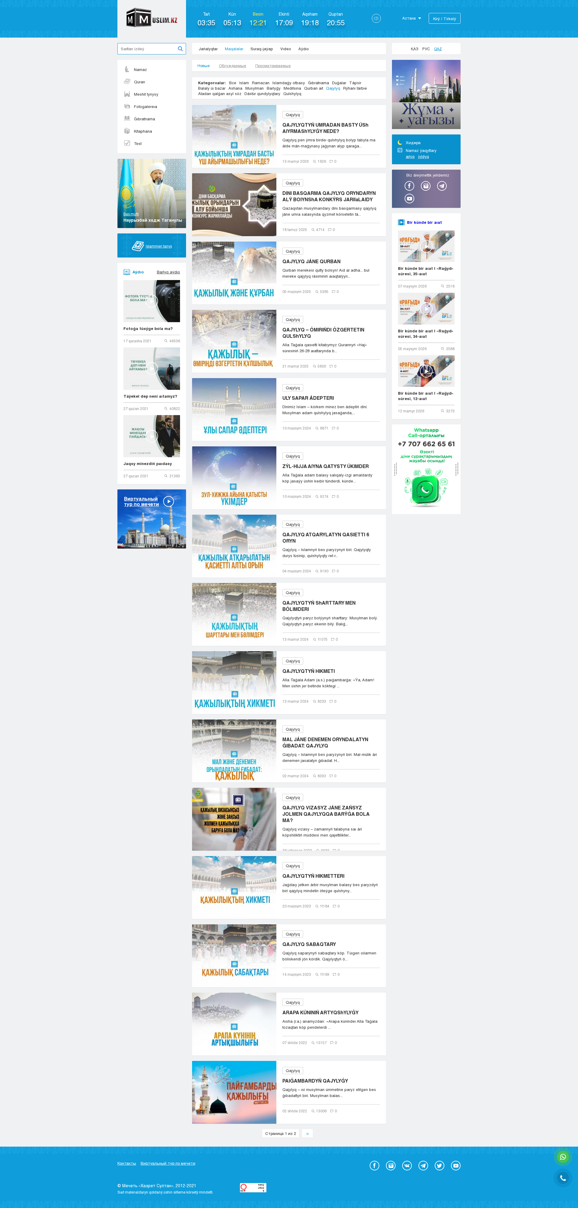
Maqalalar (234, 48)
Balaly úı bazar (211, 88)
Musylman (254, 88)
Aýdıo (303, 48)
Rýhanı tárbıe (355, 88)
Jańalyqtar (208, 48)
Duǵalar (339, 82)
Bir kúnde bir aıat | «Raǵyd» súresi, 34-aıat (426, 333)
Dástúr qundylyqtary (262, 93)
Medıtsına (292, 88)
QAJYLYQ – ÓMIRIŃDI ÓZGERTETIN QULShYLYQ (323, 333)
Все (232, 82)
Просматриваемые (273, 65)
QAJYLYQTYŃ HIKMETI (308, 671)
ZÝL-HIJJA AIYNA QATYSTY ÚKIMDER (325, 466)
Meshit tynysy (146, 94)
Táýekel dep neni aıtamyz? (150, 396)
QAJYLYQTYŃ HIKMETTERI (313, 876)
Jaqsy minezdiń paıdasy (147, 463)
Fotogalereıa (145, 106)
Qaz (438, 49)
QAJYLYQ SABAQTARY (309, 944)
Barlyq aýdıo (168, 272)
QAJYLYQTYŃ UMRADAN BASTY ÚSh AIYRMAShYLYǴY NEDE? (325, 128)
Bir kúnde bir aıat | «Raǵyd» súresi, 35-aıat (426, 271)
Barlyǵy (274, 88)
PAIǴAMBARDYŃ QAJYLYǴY (315, 1080)
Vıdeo (285, 48)
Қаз (414, 49)
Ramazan (260, 82)
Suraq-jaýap (261, 48)
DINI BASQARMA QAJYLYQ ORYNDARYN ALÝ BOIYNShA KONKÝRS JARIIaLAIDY (329, 196)
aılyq (410, 156)
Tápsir (355, 82)
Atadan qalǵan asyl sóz (219, 93)
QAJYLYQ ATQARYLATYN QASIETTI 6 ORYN (325, 538)
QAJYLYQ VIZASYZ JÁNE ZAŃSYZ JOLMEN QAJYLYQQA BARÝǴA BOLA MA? (325, 814)
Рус (426, 49)
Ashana (235, 88)
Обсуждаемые (232, 65)
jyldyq (423, 156)
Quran (139, 81)
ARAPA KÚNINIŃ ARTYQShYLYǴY (320, 1012)
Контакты (126, 1163)
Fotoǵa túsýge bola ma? (148, 328)
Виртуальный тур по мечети (168, 1163)
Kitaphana (143, 131)
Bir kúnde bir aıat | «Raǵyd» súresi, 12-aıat (426, 396)
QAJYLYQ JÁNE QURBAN (311, 261)
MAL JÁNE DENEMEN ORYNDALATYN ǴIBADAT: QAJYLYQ (325, 742)
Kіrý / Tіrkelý (444, 18)
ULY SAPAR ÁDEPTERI (308, 398)
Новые (203, 65)
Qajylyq (333, 88)
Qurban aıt (313, 88)
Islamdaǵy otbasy (288, 82)
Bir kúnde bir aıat (424, 222)
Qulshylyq (292, 93)
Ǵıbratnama (144, 118)
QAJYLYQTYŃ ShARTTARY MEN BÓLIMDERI (319, 606)
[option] (426, 95)
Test (137, 143)
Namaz (140, 69)
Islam (244, 82)
